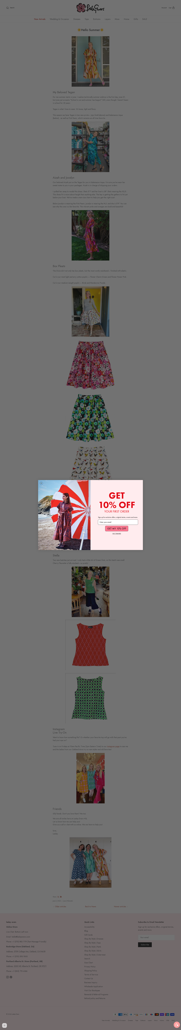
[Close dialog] (41, 483)
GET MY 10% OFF (116, 528)
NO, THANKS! (116, 533)
